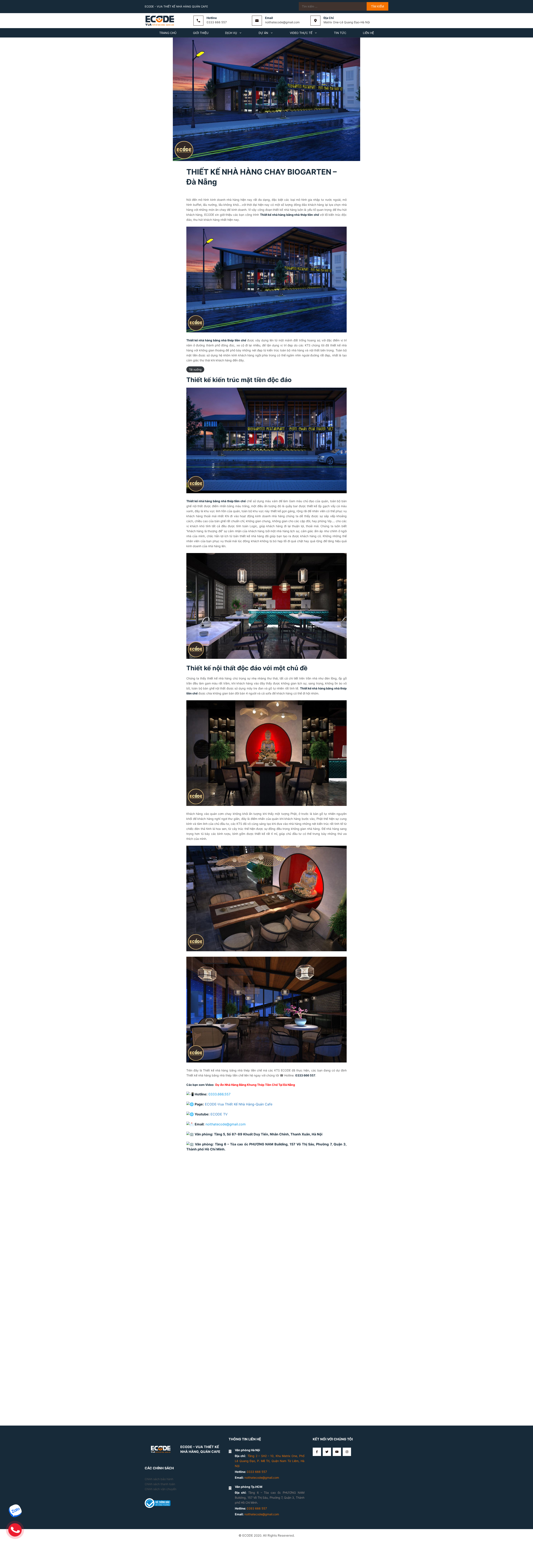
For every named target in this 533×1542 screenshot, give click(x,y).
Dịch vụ (231, 33)
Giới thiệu (200, 33)
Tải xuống (195, 369)
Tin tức (340, 33)
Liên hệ (368, 33)
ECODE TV (219, 1114)
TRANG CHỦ (167, 33)
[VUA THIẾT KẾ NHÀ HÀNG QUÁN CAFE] (160, 20)
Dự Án (263, 33)
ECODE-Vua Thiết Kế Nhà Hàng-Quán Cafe (238, 1104)
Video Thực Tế (301, 33)
